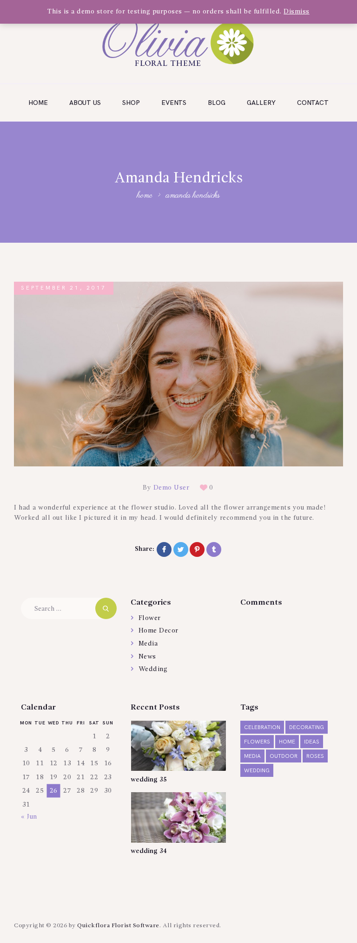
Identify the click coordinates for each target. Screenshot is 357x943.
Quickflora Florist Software (118, 926)
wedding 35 (149, 779)
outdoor (284, 756)
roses (315, 756)
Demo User (171, 487)
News (147, 656)
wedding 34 (149, 851)
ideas (311, 741)
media (252, 756)
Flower (150, 618)
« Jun (29, 817)
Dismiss (297, 11)
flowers (257, 741)
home (287, 741)
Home (144, 196)
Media (148, 643)
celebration (262, 727)
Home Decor (158, 630)
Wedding (153, 669)
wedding (257, 770)
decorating (306, 727)
